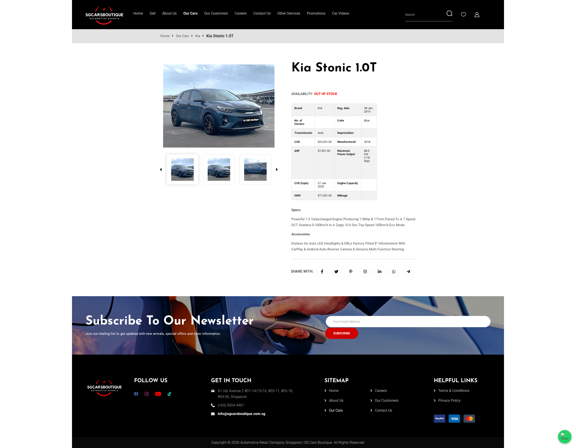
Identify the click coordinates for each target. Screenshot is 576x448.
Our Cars (190, 13)
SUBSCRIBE (341, 333)
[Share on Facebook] (322, 271)
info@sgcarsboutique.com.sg (241, 414)
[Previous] (161, 169)
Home (138, 13)
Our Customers (216, 13)
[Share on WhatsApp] (394, 271)
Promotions (316, 13)
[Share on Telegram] (408, 271)
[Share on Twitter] (336, 271)
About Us (169, 13)
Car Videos (340, 13)
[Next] (277, 169)
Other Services (288, 13)
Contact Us (262, 13)
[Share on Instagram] (365, 271)
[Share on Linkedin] (379, 271)
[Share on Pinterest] (350, 271)
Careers (241, 13)
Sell (152, 13)
